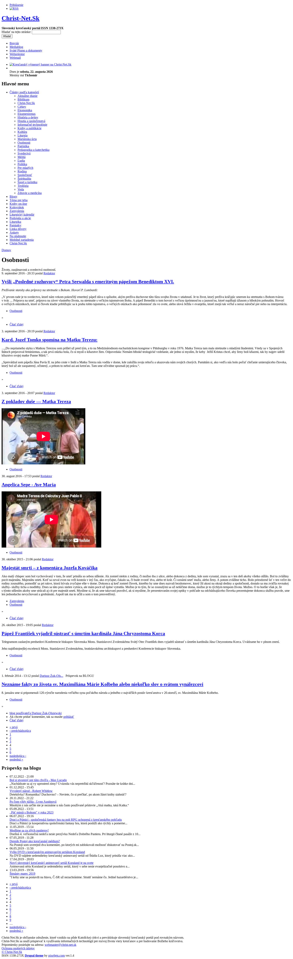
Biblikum (23, 99)
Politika (22, 164)
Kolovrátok (17, 207)
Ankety (14, 232)
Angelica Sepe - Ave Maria (29, 484)
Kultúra (22, 131)
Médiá (22, 157)
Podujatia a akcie (20, 218)
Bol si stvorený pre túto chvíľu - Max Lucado (38, 780)
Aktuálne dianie (27, 96)
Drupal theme (34, 955)
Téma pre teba (19, 200)
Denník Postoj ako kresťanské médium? (35, 841)
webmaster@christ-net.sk (60, 944)
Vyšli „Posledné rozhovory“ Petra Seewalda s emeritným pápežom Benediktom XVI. (88, 281)
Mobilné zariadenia (22, 239)
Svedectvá (24, 153)
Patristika (23, 146)
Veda (21, 189)
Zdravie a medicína (30, 193)
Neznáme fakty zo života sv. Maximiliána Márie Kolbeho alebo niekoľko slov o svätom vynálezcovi (102, 684)
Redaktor (49, 273)
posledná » (16, 759)
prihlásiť (68, 716)
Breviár (14, 43)
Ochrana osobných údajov (18, 948)
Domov (6, 250)
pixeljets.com (56, 955)
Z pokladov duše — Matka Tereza (36, 401)
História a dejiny (28, 117)
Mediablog (16, 47)
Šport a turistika (27, 182)
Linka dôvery (18, 229)
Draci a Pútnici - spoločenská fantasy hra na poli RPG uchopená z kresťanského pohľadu (66, 819)
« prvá (14, 727)
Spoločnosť (25, 175)
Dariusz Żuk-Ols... (51, 675)
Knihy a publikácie (29, 128)
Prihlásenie (16, 5)
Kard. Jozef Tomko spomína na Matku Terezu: (49, 339)
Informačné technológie (32, 124)
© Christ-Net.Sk (12, 952)
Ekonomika (25, 110)
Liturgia (23, 135)
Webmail (15, 57)
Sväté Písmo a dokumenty (26, 50)
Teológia (23, 185)
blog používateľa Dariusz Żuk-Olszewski (36, 713)
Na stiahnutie (18, 236)
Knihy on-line (18, 203)
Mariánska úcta (27, 139)
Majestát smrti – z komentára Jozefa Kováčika (49, 567)
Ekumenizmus (26, 114)
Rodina (22, 171)
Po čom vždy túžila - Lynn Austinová (33, 801)
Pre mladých (25, 167)
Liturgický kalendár (22, 214)
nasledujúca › (18, 756)
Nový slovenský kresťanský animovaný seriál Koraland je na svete (51, 862)
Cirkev (22, 106)
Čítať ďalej (16, 324)
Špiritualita (24, 178)
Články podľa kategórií (24, 92)
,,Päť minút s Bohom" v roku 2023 (31, 812)
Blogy (13, 196)
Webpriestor (17, 54)
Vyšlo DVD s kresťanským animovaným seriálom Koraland (47, 852)
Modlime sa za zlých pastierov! (29, 830)
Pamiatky (15, 225)
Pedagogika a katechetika (33, 149)
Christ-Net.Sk (20, 18)
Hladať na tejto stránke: (17, 32)
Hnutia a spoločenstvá (31, 121)
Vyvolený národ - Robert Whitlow (31, 791)
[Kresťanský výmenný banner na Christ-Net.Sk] (40, 64)
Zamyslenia (17, 211)
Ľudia (21, 160)
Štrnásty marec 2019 (22, 873)
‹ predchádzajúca (20, 730)
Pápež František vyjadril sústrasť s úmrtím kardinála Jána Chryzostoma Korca (83, 633)
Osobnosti (24, 142)
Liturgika (15, 221)
